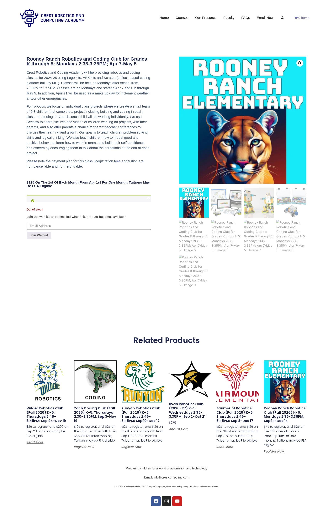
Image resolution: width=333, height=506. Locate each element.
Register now (84, 446)
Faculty (229, 18)
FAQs (245, 18)
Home (164, 18)
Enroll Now (265, 18)
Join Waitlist (39, 235)
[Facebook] (156, 501)
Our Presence (206, 18)
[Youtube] (177, 501)
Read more (35, 442)
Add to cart (178, 429)
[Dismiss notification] (148, 198)
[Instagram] (166, 501)
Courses (182, 18)
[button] (299, 63)
